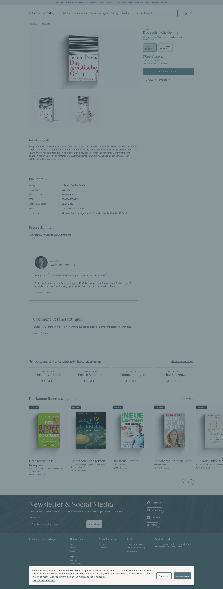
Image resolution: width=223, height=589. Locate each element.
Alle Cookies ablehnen (44, 580)
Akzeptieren (182, 575)
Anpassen (164, 575)
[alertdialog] (111, 575)
